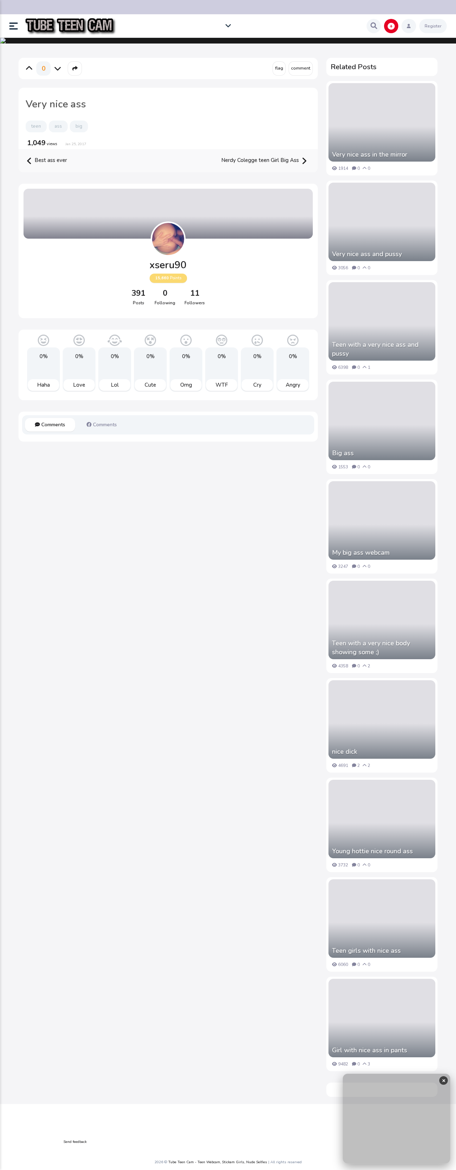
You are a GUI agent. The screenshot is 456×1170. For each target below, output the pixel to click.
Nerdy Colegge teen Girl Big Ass (260, 160)
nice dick (344, 751)
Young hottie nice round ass (372, 851)
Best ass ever (50, 160)
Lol (115, 384)
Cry (257, 384)
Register (433, 26)
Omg (186, 384)
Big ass (343, 453)
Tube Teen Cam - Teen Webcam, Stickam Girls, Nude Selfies (217, 1162)
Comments (52, 424)
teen (36, 126)
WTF (222, 384)
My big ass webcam (361, 552)
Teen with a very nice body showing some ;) (371, 647)
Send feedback (75, 1141)
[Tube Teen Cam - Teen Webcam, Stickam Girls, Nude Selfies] (70, 26)
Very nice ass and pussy (367, 254)
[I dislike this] (58, 68)
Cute (150, 384)
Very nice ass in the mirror (369, 154)
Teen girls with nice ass (366, 950)
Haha (43, 384)
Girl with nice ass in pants (369, 1050)
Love (79, 384)
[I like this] (29, 68)
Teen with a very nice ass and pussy (375, 349)
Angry (293, 384)
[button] (16, 26)
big (79, 126)
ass (58, 126)
